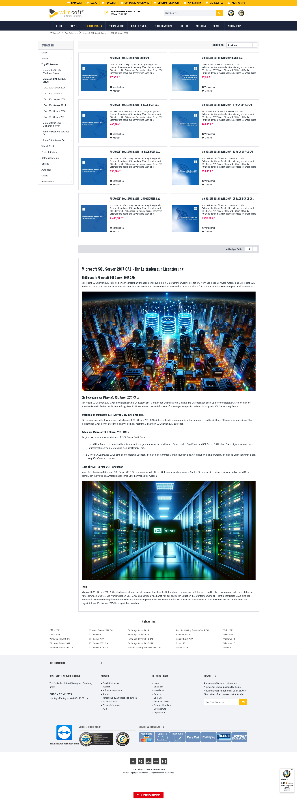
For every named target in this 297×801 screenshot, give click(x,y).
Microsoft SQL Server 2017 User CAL (129, 58)
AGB (105, 709)
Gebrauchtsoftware (163, 705)
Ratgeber (158, 694)
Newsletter (159, 690)
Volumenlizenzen (162, 701)
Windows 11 (229, 639)
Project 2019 (182, 647)
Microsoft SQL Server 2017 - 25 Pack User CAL (135, 198)
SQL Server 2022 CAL (99, 643)
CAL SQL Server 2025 (54, 87)
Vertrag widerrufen (150, 794)
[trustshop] (122, 739)
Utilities (45, 163)
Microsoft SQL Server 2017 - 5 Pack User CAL (134, 105)
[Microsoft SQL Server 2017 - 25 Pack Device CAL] (185, 218)
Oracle (44, 175)
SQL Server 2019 (97, 639)
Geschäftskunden (111, 683)
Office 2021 (55, 630)
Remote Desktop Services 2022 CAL (145, 647)
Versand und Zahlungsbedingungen (120, 698)
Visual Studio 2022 (185, 634)
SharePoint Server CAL (54, 140)
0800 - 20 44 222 (61, 694)
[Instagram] (164, 761)
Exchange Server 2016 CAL (140, 643)
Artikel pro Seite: (234, 249)
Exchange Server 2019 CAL (140, 639)
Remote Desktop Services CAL (56, 133)
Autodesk (46, 169)
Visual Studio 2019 (185, 639)
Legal (156, 683)
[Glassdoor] (148, 761)
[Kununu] (156, 761)
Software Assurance (112, 690)
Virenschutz (47, 181)
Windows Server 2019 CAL (101, 630)
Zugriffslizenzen (49, 64)
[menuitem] (192, 3)
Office (44, 52)
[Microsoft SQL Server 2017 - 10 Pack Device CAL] (185, 171)
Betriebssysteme (50, 158)
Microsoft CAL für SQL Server (54, 80)
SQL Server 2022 (97, 634)
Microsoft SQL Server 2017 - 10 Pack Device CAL (227, 152)
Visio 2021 (228, 630)
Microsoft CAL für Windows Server (52, 72)
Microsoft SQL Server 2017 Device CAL (222, 58)
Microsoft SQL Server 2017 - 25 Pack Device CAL (228, 198)
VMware (227, 647)
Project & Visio (49, 152)
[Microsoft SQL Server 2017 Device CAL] (185, 77)
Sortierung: (218, 45)
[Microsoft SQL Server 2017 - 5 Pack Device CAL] (185, 124)
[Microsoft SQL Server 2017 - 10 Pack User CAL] (94, 171)
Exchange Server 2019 (138, 630)
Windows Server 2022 (60, 639)
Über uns (158, 698)
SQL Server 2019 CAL (99, 647)
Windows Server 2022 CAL (62, 647)
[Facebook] (133, 761)
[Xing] (141, 761)
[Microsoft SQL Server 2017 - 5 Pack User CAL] (94, 124)
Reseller (106, 686)
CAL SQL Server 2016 (54, 111)
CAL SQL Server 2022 (54, 93)
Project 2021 (182, 643)
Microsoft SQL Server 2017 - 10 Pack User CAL (135, 152)
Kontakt (106, 694)
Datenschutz (160, 709)
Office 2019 (55, 634)
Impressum (159, 712)
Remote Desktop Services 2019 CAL (193, 630)
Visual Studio (48, 146)
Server (44, 58)
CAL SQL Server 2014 (54, 117)
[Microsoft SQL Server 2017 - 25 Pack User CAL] (94, 218)
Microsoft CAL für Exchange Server (52, 124)
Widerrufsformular (111, 705)
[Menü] (292, 770)
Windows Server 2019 (60, 643)
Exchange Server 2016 (138, 634)
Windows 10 (229, 643)
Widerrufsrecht (110, 701)
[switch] (287, 789)
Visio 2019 (228, 634)
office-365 (159, 686)
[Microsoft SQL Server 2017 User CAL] (94, 77)
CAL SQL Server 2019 (54, 99)
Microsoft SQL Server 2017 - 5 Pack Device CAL (227, 105)
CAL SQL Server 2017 (55, 105)
